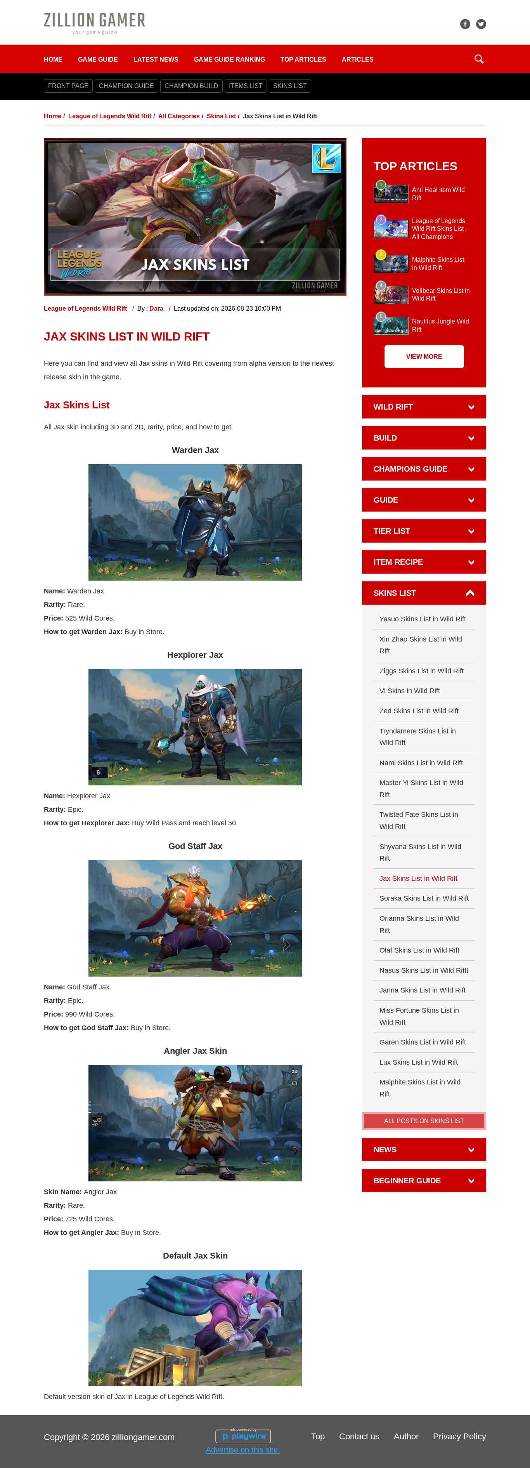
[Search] (479, 59)
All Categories (179, 116)
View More (424, 356)
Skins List (221, 116)
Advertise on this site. (243, 1450)
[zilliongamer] (94, 23)
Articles (358, 59)
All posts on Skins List (424, 1121)
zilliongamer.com (143, 1437)
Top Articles (303, 59)
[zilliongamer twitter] (481, 24)
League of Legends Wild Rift (109, 116)
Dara (157, 308)
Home (53, 59)
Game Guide (98, 59)
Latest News (155, 59)
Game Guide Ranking (229, 59)
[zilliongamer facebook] (465, 24)
